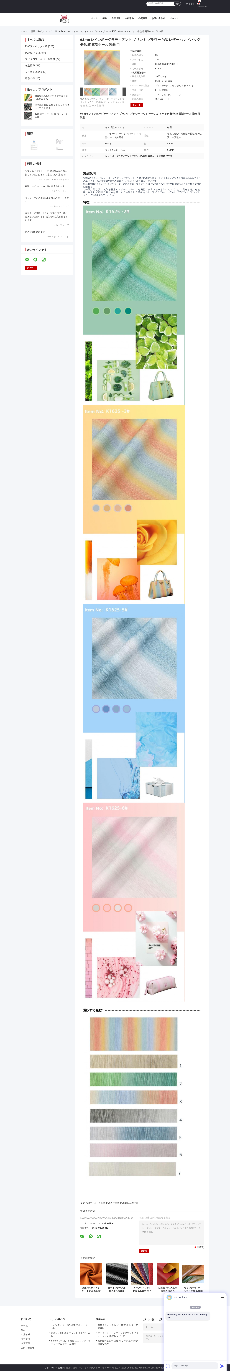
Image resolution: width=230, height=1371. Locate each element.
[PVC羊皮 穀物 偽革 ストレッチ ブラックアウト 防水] (28, 106)
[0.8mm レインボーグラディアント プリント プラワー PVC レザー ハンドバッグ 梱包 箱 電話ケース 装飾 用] (102, 68)
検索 (177, 4)
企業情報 (116, 18)
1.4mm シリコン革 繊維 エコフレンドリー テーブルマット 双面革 (70, 1342)
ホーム (94, 18)
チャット (190, 3)
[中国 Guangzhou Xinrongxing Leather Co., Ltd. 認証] (34, 144)
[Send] (222, 1366)
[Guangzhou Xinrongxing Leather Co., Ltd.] (64, 19)
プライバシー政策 (53, 1367)
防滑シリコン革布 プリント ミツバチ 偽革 (70, 1334)
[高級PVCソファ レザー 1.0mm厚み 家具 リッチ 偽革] (91, 1274)
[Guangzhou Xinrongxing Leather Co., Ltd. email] (29, 260)
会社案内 (129, 18)
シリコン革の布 (34, 71)
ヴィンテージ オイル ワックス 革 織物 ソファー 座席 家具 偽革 (193, 1289)
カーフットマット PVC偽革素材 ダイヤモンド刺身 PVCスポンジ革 (142, 1289)
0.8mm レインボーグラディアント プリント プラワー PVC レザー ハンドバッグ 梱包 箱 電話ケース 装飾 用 (102, 102)
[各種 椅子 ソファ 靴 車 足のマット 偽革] (28, 116)
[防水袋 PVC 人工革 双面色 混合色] (168, 1274)
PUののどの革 (33, 52)
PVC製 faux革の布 (129, 1203)
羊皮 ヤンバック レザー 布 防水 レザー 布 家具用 (118, 1326)
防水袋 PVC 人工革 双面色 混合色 (167, 1289)
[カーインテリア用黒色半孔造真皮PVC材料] (117, 1274)
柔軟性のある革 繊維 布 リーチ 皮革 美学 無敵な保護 (118, 1342)
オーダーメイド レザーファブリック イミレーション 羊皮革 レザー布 (118, 1334)
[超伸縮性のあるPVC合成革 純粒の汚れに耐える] (28, 97)
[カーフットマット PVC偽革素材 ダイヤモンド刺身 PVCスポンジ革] (142, 1274)
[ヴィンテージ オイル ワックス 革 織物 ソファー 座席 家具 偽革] (193, 1274)
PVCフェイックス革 (47, 31)
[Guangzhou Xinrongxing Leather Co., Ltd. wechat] (45, 260)
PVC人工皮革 (112, 1203)
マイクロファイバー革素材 (40, 59)
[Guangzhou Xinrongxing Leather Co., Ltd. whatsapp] (37, 260)
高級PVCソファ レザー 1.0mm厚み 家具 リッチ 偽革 (91, 1289)
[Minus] (222, 1297)
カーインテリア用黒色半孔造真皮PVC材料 (116, 1289)
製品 (104, 18)
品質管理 (142, 18)
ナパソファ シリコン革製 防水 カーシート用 (70, 1326)
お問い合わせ (158, 18)
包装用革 (30, 65)
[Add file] (168, 1366)
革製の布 (30, 78)
